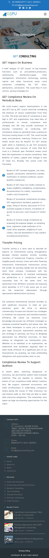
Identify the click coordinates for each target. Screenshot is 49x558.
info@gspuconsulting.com (22, 450)
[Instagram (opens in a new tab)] (26, 8)
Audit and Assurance (15, 482)
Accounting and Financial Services (21, 485)
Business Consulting (15, 488)
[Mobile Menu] (45, 14)
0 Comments (29, 518)
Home (9, 461)
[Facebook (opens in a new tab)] (23, 8)
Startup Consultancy (15, 498)
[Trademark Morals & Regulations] (8, 540)
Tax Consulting (13, 491)
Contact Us (11, 471)
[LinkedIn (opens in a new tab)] (29, 8)
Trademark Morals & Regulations (28, 539)
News (9, 468)
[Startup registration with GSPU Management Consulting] (8, 527)
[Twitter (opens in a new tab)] (20, 8)
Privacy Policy (24, 551)
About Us (11, 464)
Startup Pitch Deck (14, 495)
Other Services (13, 501)
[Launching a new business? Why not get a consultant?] (8, 515)
